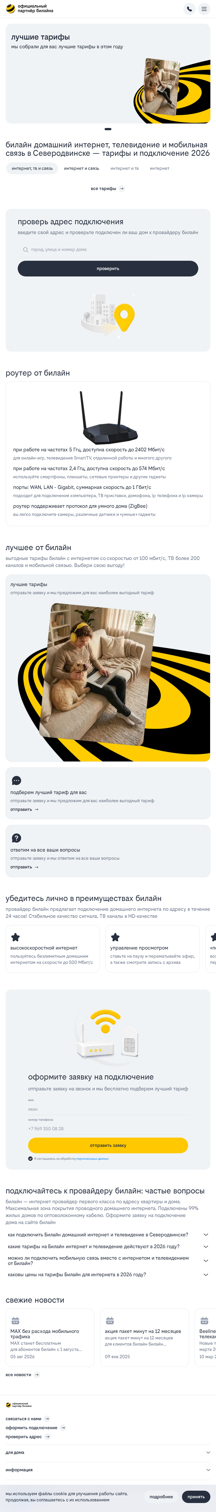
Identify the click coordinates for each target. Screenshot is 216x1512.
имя (31, 1100)
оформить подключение (31, 1427)
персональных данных (92, 1159)
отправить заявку (108, 1145)
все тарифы (103, 188)
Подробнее (161, 1496)
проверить (108, 268)
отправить (21, 809)
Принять (196, 1496)
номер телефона (40, 1120)
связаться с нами (23, 1418)
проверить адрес (24, 1436)
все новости (18, 1374)
